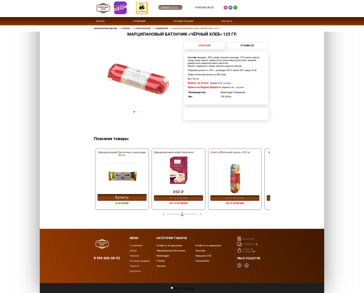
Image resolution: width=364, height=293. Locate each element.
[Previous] (110, 80)
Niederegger (163, 256)
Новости (134, 266)
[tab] (134, 114)
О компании (139, 21)
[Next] (166, 80)
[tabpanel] (138, 77)
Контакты (226, 21)
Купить (122, 197)
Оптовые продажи (183, 21)
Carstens (161, 266)
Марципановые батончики (171, 251)
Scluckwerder (202, 261)
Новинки (134, 256)
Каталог (100, 21)
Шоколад (200, 251)
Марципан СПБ (204, 256)
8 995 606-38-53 (204, 7)
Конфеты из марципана (169, 245)
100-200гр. (226, 96)
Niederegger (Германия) (233, 92)
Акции (133, 251)
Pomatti (161, 261)
